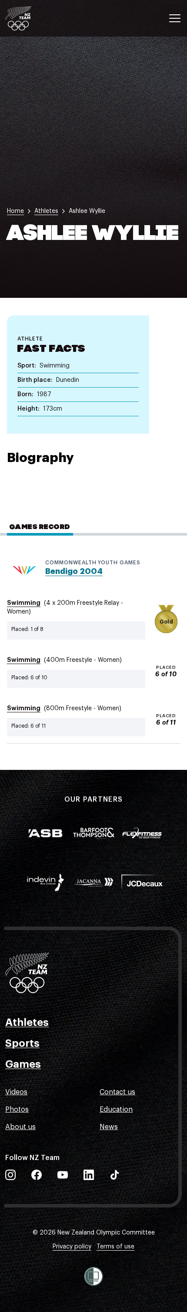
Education (116, 1109)
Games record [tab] (40, 527)
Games (23, 1064)
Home (15, 211)
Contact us (117, 1092)
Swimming (23, 603)
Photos (17, 1109)
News (109, 1126)
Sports (22, 1043)
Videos (16, 1092)
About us (20, 1126)
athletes (46, 211)
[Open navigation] (175, 18)
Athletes (27, 1022)
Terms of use (115, 1247)
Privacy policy (72, 1247)
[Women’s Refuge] (93, 1276)
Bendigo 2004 (74, 571)
